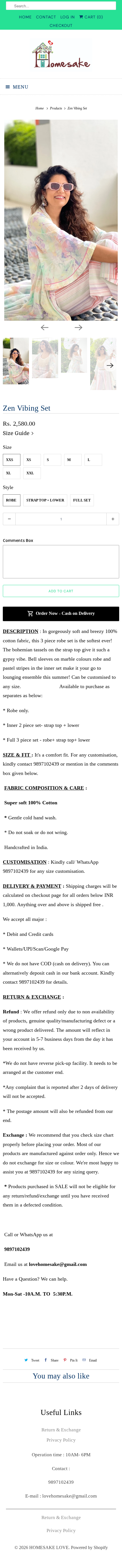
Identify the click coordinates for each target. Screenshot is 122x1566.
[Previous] (44, 327)
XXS (9, 460)
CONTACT (46, 17)
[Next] (78, 327)
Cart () (93, 17)
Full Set (82, 500)
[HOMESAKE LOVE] (61, 56)
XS (28, 460)
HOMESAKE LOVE (49, 1547)
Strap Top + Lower (45, 500)
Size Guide (17, 433)
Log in (67, 17)
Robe (11, 500)
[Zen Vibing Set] (61, 220)
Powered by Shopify (89, 1547)
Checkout (61, 25)
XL (8, 473)
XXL (30, 473)
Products (56, 108)
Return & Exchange (61, 1430)
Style (8, 487)
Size (7, 447)
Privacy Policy (61, 1440)
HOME (25, 17)
